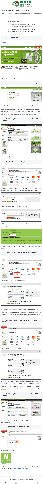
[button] (40, 270)
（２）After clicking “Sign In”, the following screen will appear (20, 22)
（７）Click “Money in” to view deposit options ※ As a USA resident (21, 31)
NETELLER (3, 42)
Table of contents (20, 18)
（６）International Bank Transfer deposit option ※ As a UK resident (22, 29)
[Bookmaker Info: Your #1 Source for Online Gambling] (21, 3)
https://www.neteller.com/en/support (20, 14)
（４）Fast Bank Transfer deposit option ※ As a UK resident (20, 26)
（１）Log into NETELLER (14, 21)
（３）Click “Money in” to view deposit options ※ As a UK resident (22, 24)
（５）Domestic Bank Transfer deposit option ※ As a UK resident (21, 27)
